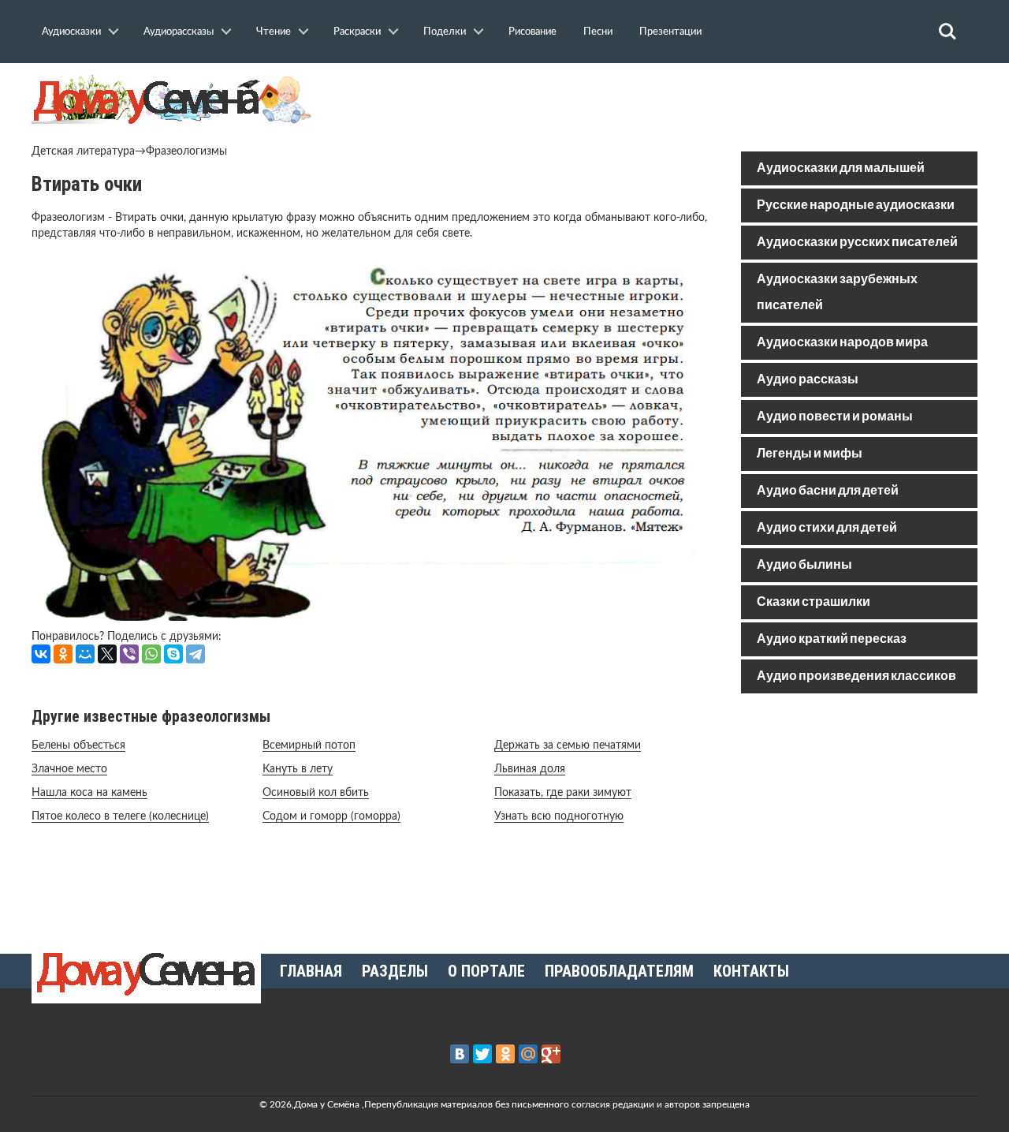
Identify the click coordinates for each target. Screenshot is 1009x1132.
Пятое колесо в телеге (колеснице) (120, 816)
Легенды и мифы (809, 453)
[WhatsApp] (151, 653)
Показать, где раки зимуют (562, 792)
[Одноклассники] (63, 653)
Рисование (532, 31)
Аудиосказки (71, 31)
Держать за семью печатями (567, 745)
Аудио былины (804, 565)
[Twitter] (482, 1053)
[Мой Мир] (85, 653)
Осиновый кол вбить (315, 792)
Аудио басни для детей (828, 491)
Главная (311, 971)
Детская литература (83, 151)
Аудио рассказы (807, 379)
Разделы (395, 971)
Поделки (444, 31)
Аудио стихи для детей (827, 528)
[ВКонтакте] (41, 653)
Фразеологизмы (186, 151)
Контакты (751, 971)
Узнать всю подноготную (559, 816)
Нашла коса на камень (89, 792)
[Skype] (173, 653)
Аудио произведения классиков (856, 676)
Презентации (670, 31)
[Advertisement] (859, 818)
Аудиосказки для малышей (841, 168)
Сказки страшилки (813, 602)
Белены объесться (78, 745)
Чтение (273, 31)
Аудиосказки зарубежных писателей (837, 292)
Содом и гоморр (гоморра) (331, 816)
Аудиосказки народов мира (842, 342)
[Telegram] (195, 653)
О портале (486, 971)
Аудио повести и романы (835, 416)
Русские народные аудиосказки (856, 205)
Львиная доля (529, 769)
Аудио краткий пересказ (832, 639)
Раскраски (357, 31)
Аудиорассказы (178, 31)
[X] (107, 653)
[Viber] (129, 653)
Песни (597, 31)
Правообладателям (619, 971)
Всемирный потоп (309, 745)
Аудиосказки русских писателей (857, 242)
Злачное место (69, 769)
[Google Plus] (551, 1053)
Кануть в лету (297, 769)
